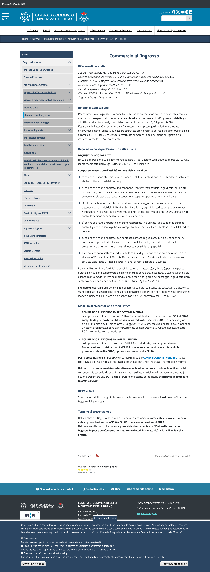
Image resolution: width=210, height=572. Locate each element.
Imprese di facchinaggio (36, 122)
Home (25, 39)
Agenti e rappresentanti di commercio (44, 100)
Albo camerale (97, 30)
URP (117, 489)
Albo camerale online (140, 489)
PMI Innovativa (31, 243)
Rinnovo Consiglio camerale (171, 30)
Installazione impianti (35, 137)
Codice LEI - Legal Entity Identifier (42, 183)
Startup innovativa (33, 258)
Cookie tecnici (31, 538)
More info (178, 532)
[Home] (54, 17)
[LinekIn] (190, 12)
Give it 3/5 (84, 469)
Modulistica (166, 489)
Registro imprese (54, 39)
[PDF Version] (97, 456)
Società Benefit (32, 251)
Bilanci (27, 175)
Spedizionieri (31, 153)
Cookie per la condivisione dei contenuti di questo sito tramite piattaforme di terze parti (69, 546)
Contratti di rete (32, 198)
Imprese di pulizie (33, 130)
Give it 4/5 (87, 469)
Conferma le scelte (33, 563)
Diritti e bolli (30, 205)
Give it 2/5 (82, 469)
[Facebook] (174, 12)
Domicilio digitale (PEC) (36, 213)
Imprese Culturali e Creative (38, 70)
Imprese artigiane (33, 228)
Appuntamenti (144, 30)
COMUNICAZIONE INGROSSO (160, 357)
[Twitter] (178, 12)
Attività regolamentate (81, 39)
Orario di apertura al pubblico (58, 489)
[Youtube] (182, 12)
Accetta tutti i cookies (174, 563)
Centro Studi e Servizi (120, 30)
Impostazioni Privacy (105, 518)
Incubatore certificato (35, 236)
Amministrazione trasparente (69, 30)
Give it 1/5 (79, 469)
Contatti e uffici (95, 489)
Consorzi (28, 190)
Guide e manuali (32, 220)
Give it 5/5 (90, 469)
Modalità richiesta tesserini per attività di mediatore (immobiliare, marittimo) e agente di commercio (47, 164)
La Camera (32, 30)
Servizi (46, 30)
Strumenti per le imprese (37, 266)
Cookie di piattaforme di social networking (45, 553)
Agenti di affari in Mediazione (40, 92)
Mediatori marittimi (34, 145)
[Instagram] (186, 12)
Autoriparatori (31, 107)
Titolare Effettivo (33, 77)
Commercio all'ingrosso (37, 115)
